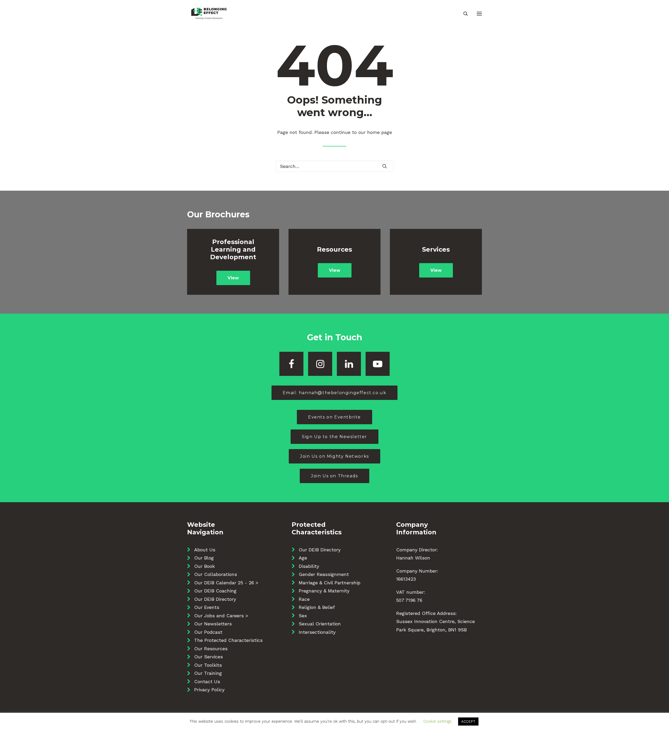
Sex (303, 615)
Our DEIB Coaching (215, 590)
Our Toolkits (208, 665)
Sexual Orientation (320, 623)
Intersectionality (317, 632)
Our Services (208, 656)
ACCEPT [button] (468, 721)
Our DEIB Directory (215, 599)
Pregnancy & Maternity (324, 590)
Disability (309, 566)
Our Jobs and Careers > (221, 615)
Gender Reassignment (324, 574)
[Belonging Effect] (209, 13)
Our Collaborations (215, 574)
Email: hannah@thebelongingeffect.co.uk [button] (335, 392)
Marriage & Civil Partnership (329, 582)
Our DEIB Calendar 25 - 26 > (226, 582)
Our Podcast (208, 632)
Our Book (204, 566)
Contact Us (207, 681)
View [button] (233, 277)
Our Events (206, 607)
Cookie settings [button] (437, 721)
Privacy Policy (209, 689)
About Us (204, 549)
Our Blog (204, 558)
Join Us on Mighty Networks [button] (334, 456)
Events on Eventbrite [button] (334, 417)
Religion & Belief (317, 607)
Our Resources (211, 648)
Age (303, 558)
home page (379, 132)
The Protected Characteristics (228, 640)
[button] (479, 13)
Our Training (208, 673)
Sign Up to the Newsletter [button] (334, 436)
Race (304, 599)
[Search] (463, 13)
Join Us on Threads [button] (334, 475)
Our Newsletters (213, 623)
